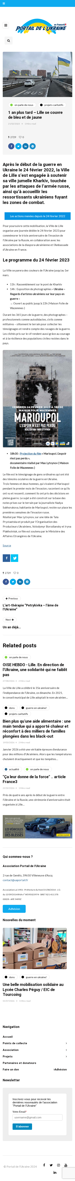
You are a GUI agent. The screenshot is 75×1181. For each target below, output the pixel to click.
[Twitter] (14, 558)
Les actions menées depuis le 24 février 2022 (37, 216)
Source (7, 545)
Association (11, 1050)
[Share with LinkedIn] (25, 146)
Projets (8, 1056)
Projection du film (30, 453)
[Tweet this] (18, 146)
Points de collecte (15, 1043)
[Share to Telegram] (32, 146)
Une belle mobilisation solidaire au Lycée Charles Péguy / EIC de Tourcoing (33, 989)
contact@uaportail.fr (15, 880)
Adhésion (14, 908)
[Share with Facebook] (11, 146)
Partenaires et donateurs (19, 1063)
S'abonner (22, 1126)
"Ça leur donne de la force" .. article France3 (34, 779)
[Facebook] (6, 558)
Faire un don (11, 1070)
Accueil (8, 1037)
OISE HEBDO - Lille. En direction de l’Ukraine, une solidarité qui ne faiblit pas (35, 670)
